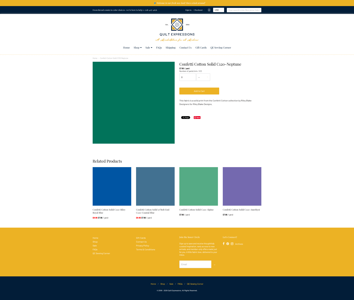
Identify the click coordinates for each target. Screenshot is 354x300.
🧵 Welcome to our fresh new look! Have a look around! (179, 3)
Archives (239, 244)
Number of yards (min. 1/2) (190, 71)
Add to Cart (199, 91)
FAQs (159, 47)
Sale (147, 47)
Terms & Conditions (145, 249)
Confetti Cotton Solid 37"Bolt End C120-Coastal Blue (152, 211)
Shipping (171, 47)
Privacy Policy (142, 245)
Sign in (188, 10)
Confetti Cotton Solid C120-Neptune (114, 58)
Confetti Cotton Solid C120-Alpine (196, 209)
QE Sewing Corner (220, 47)
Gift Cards (201, 47)
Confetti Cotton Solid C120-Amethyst (241, 209)
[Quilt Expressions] (177, 30)
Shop (136, 47)
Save (198, 117)
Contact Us (185, 47)
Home (126, 47)
